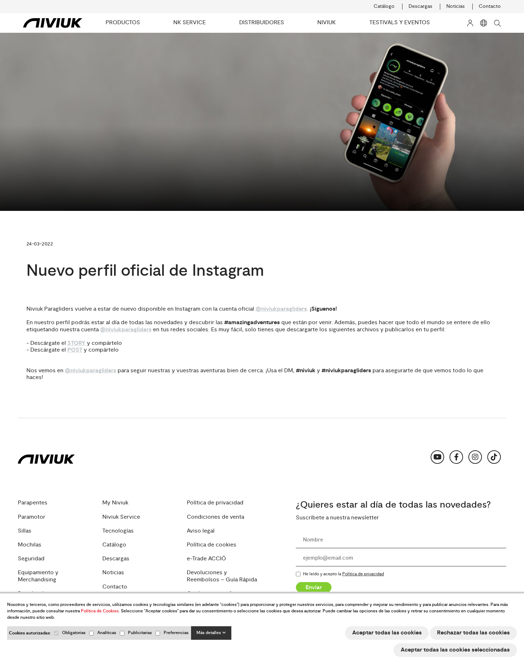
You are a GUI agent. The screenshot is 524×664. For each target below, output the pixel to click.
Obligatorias (74, 633)
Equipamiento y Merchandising (38, 576)
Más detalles (209, 633)
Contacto (490, 6)
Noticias (455, 6)
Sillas (24, 531)
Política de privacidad (215, 502)
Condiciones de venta (215, 516)
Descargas (420, 6)
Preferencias (176, 633)
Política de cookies (211, 544)
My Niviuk (115, 502)
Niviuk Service (121, 516)
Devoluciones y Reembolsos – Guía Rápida (222, 576)
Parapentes (32, 502)
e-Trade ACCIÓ (206, 558)
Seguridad (31, 558)
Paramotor (31, 516)
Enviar (313, 587)
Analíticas (106, 633)
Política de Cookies (100, 611)
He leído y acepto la (343, 574)
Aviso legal (201, 531)
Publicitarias (140, 633)
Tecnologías (118, 531)
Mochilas (29, 544)
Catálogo (384, 6)
